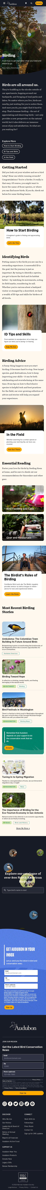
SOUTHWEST (9, 686)
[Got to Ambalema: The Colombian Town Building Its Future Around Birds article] (23, 639)
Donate (39, 3)
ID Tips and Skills (11, 152)
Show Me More (22, 828)
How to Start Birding (12, 146)
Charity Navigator (23, 1176)
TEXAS (7, 822)
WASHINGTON (10, 721)
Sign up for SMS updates (33, 1134)
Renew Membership (9, 1166)
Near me (26, 3)
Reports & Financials (10, 1138)
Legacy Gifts (7, 1163)
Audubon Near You (9, 1152)
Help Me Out (11, 347)
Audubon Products (9, 1155)
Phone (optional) (10, 985)
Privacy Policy (10, 1002)
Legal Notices (12, 1187)
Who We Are (7, 1119)
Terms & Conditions (22, 1002)
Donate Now (7, 1159)
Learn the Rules (12, 594)
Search (31, 3)
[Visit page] (22, 215)
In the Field (8, 157)
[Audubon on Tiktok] (27, 1104)
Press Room (28, 1126)
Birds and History (21, 822)
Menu (4, 3)
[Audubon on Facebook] (10, 1104)
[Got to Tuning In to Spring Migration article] (23, 775)
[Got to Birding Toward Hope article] (23, 674)
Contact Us (28, 1130)
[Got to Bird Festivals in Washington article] (23, 708)
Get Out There (14, 450)
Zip (6, 978)
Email (7, 971)
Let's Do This (13, 243)
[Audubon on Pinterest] (32, 1104)
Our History (6, 1123)
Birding (22, 686)
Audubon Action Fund (10, 1141)
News (22, 787)
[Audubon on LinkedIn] (21, 1104)
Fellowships (28, 1123)
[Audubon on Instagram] (4, 1104)
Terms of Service (19, 992)
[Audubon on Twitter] (15, 1104)
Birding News (25, 721)
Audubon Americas (11, 653)
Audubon (11, 3)
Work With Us (29, 1119)
